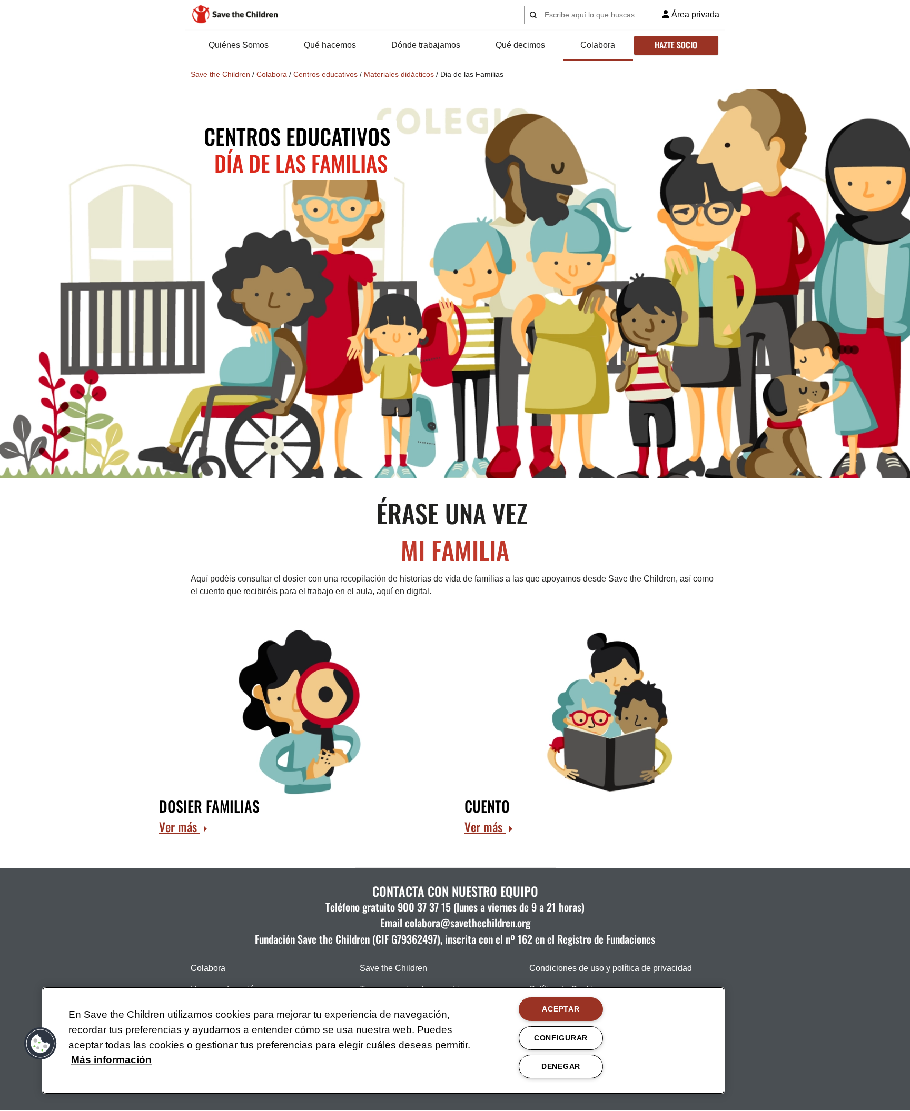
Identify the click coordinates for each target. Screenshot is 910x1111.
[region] (383, 1040)
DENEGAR (560, 1066)
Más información (111, 1060)
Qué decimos (520, 45)
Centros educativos (325, 74)
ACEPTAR (560, 1009)
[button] (40, 1043)
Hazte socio (676, 44)
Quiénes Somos (239, 45)
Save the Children (220, 74)
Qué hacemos (330, 45)
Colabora (597, 45)
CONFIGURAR (561, 1038)
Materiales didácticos (399, 74)
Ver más (179, 827)
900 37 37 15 (424, 907)
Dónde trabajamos (425, 45)
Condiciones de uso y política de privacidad (610, 968)
